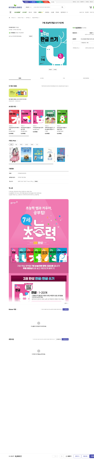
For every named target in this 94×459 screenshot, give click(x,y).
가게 (37, 145)
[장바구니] (90, 7)
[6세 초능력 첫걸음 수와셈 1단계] (62, 121)
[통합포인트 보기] (77, 33)
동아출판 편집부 (12, 27)
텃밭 (16, 145)
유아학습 (27, 17)
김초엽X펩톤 (17, 12)
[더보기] (67, 12)
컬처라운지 (63, 12)
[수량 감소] (53, 456)
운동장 (26, 145)
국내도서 (13, 17)
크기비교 (55, 69)
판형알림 (36, 181)
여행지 (21, 145)
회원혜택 (81, 1)
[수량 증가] (57, 456)
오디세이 (24, 12)
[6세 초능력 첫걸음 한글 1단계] (26, 121)
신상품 (52, 12)
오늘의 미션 (81, 12)
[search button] (62, 7)
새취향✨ (40, 12)
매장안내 (91, 1)
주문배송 (87, 1)
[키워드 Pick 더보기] (68, 156)
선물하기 (69, 456)
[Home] (9, 17)
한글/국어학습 (35, 17)
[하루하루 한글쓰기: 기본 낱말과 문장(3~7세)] (50, 121)
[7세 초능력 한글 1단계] (38, 121)
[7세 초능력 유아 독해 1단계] (14, 121)
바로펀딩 (47, 12)
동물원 (32, 145)
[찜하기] (62, 456)
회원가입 (74, 1)
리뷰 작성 (66, 309)
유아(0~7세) (20, 17)
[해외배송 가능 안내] (79, 48)
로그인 (78, 1)
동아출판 (10, 29)
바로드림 (85, 456)
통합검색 (27, 7)
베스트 (30, 12)
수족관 (11, 145)
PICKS (57, 12)
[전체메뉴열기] (10, 12)
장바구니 (77, 456)
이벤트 (35, 12)
